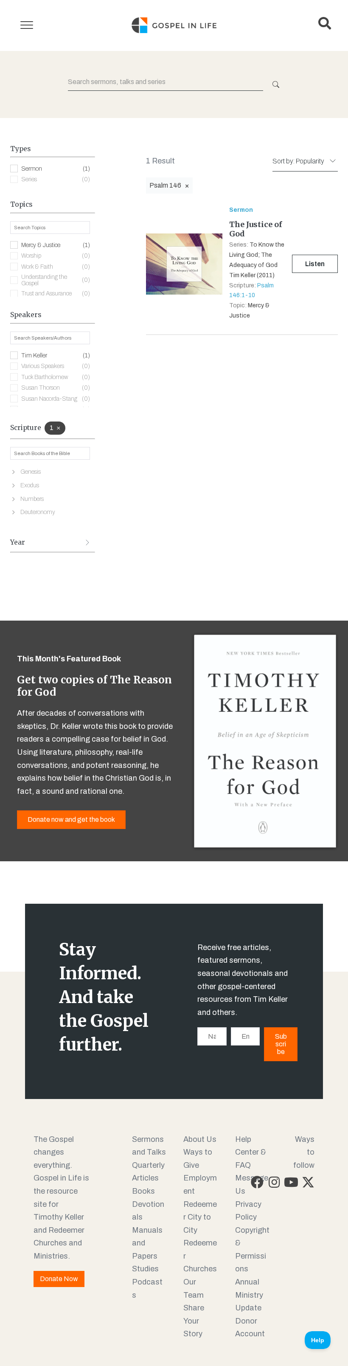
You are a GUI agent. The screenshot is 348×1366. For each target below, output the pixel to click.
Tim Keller (55, 355)
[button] (257, 1182)
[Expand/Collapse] (87, 542)
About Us (199, 1139)
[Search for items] (275, 84)
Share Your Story (193, 1321)
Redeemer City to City (200, 1217)
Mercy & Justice (55, 245)
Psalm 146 (165, 185)
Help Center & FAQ (250, 1152)
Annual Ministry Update (249, 1295)
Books (143, 1191)
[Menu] (26, 25)
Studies (145, 1269)
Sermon (55, 169)
